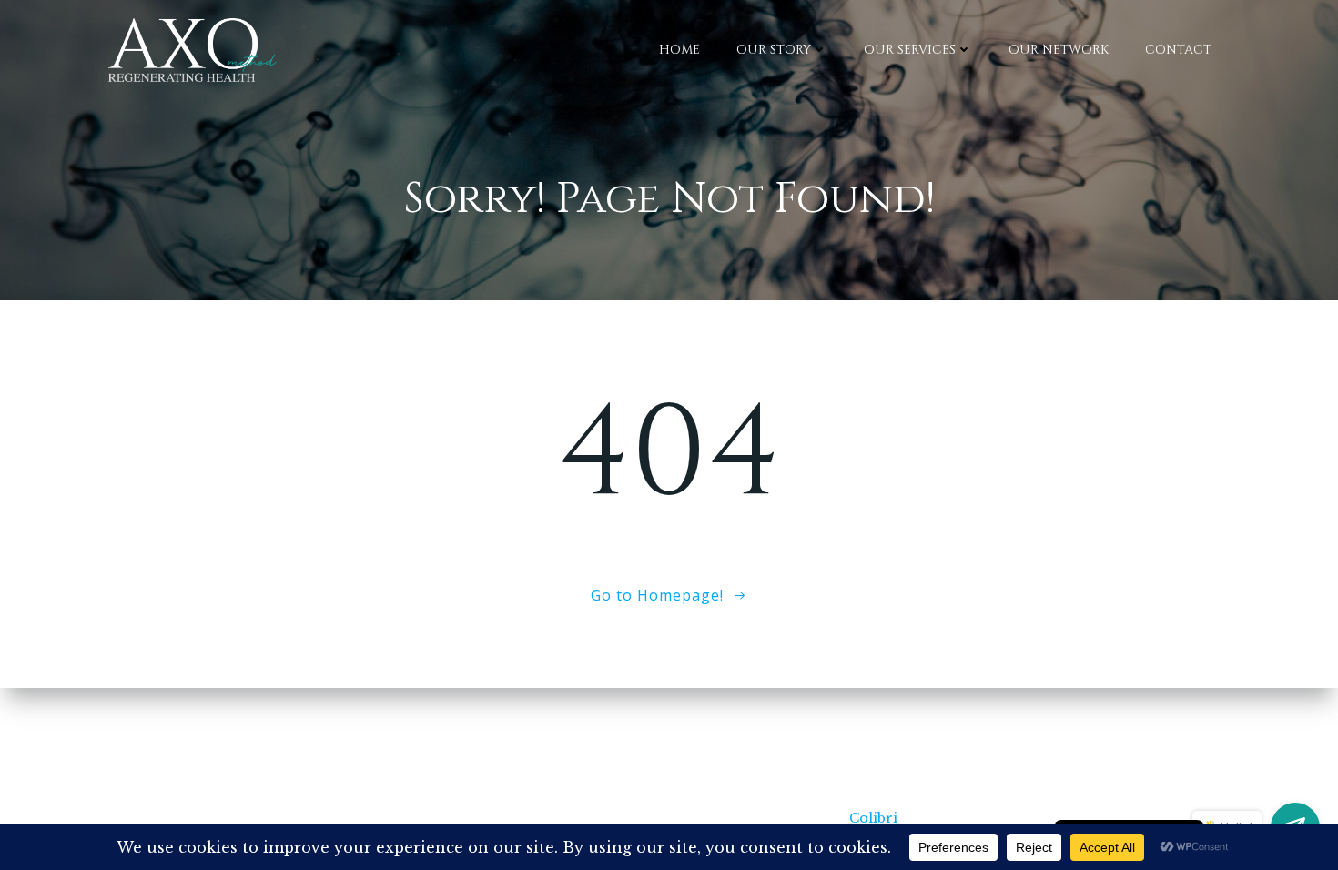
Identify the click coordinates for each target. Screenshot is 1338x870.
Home (679, 49)
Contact (1178, 49)
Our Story (773, 49)
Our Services (910, 49)
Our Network (1059, 49)
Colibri (873, 818)
